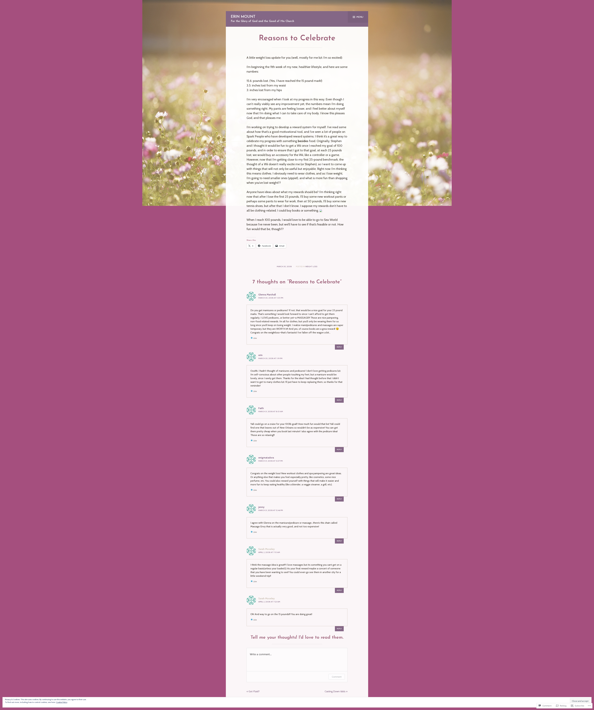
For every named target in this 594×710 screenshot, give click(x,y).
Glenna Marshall (267, 294)
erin (260, 355)
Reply (339, 347)
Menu (359, 16)
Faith (261, 408)
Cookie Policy (61, 702)
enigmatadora (266, 457)
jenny (261, 507)
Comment (337, 676)
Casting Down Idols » (336, 691)
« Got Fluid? (253, 691)
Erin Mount (243, 17)
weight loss (311, 266)
